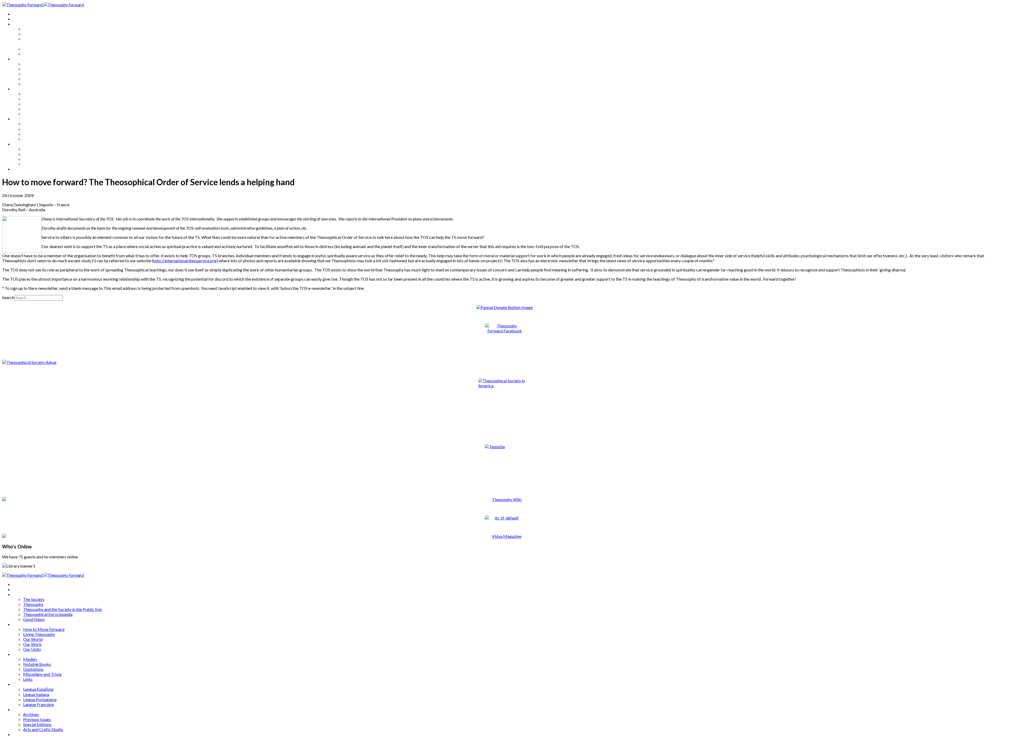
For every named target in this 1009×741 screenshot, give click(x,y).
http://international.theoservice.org (185, 260)
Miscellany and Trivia (42, 108)
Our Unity (32, 83)
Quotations (33, 103)
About (18, 18)
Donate (19, 168)
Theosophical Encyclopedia (48, 48)
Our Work (32, 78)
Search (8, 297)
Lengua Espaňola (38, 123)
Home (18, 13)
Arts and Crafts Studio (43, 163)
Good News (34, 53)
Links (28, 113)
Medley (30, 93)
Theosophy (33, 33)
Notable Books (37, 98)
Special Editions (37, 158)
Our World (33, 73)
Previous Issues (37, 153)
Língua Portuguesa (39, 133)
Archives (20, 143)
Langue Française (38, 138)
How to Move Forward (43, 63)
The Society (33, 28)
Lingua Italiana (36, 128)
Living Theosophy (39, 68)
